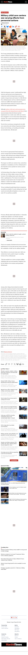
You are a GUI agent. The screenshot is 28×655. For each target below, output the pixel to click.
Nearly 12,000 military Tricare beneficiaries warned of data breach (9, 381)
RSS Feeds (17, 629)
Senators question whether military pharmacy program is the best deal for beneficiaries (9, 372)
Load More (14, 460)
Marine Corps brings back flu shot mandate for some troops (13, 564)
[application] (14, 474)
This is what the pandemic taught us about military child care (16, 234)
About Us (16, 635)
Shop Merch (17, 631)
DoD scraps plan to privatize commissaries (7, 425)
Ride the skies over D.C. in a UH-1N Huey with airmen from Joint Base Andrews (13, 483)
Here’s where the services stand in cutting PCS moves (9, 398)
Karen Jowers (5, 22)
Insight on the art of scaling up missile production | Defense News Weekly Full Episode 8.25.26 (18, 500)
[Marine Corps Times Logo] (8, 1)
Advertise (3, 635)
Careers (16, 637)
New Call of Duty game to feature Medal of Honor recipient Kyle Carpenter (12, 559)
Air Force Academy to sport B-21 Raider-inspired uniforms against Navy (17, 488)
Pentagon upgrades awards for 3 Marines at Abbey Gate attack (13, 568)
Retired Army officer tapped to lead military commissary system (9, 390)
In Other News (5, 369)
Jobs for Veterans (18, 638)
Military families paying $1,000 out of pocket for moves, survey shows (9, 434)
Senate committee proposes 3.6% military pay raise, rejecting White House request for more (9, 443)
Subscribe (17, 626)
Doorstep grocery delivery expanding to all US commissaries (9, 452)
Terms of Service (4, 628)
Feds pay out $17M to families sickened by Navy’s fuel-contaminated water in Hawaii (8, 416)
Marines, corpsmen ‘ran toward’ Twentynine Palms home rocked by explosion (12, 554)
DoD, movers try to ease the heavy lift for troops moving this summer (9, 407)
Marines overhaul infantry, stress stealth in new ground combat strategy (14, 550)
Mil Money (5, 12)
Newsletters (17, 628)
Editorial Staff (4, 640)
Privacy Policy (4, 626)
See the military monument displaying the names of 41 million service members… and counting (17, 494)
